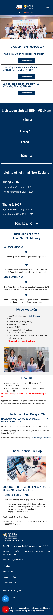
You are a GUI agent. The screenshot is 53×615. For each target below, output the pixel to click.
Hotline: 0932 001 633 (11, 554)
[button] (48, 7)
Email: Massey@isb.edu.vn (13, 560)
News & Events (8, 571)
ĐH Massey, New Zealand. (41, 438)
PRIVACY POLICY (9, 583)
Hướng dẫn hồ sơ (9, 577)
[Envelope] (14, 598)
